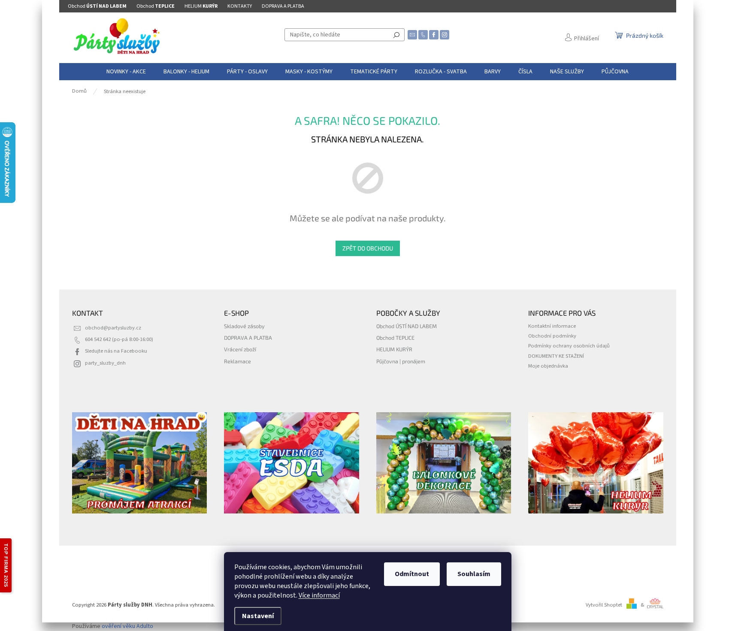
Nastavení (258, 616)
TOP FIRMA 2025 (6, 565)
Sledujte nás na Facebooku (116, 351)
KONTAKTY (239, 6)
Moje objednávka (548, 366)
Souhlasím (473, 574)
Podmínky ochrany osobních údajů (569, 346)
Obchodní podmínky (552, 336)
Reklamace (237, 361)
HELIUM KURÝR (394, 349)
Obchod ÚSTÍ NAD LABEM (406, 326)
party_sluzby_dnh (105, 363)
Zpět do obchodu (367, 248)
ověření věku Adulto (127, 626)
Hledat (396, 34)
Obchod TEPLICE (395, 337)
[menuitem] (126, 71)
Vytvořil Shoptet (604, 605)
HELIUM (201, 6)
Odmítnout (412, 574)
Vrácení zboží (240, 349)
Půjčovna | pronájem (400, 361)
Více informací (319, 595)
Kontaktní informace (552, 326)
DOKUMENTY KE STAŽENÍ (556, 356)
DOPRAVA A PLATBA (283, 6)
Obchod (97, 6)
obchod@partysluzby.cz (113, 328)
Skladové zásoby (244, 326)
